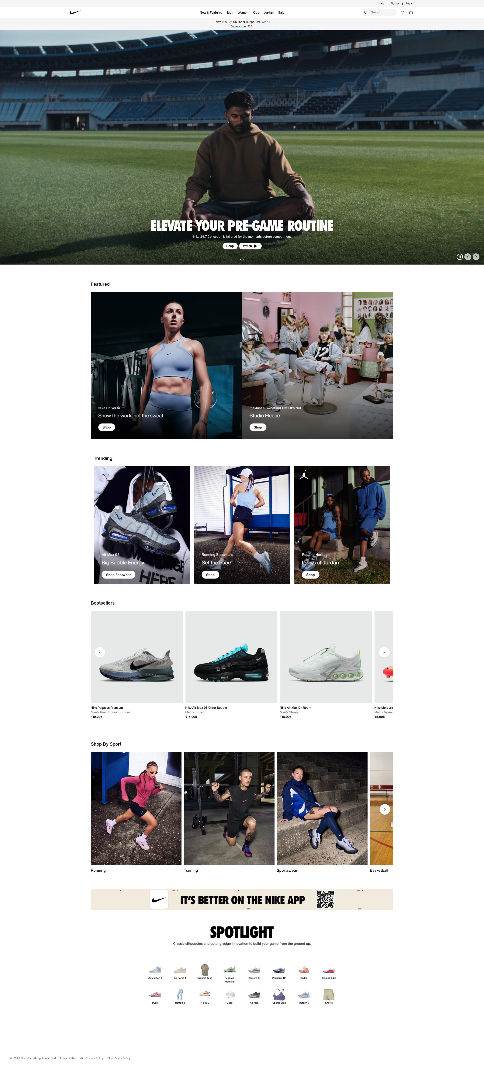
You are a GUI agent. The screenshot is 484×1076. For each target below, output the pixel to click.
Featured (100, 284)
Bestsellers (103, 602)
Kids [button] (256, 12)
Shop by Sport (106, 744)
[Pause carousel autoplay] (460, 257)
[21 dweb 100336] (166, 365)
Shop (230, 246)
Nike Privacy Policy (91, 1058)
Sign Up (395, 3)
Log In (409, 3)
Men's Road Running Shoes (110, 712)
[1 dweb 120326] (142, 525)
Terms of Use (68, 1058)
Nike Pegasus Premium (107, 707)
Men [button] (230, 12)
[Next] (476, 256)
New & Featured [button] (211, 12)
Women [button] (243, 12)
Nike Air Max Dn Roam (295, 707)
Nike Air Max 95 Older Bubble (206, 707)
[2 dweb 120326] (229, 808)
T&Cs (250, 26)
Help (381, 3)
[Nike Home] (75, 12)
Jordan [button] (269, 12)
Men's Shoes (194, 712)
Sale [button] (281, 12)
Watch (247, 246)
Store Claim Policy (118, 1058)
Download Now (239, 26)
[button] (411, 12)
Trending (103, 458)
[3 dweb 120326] (342, 525)
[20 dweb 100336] (317, 365)
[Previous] (467, 256)
